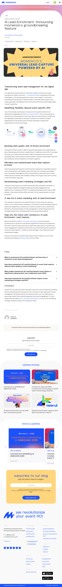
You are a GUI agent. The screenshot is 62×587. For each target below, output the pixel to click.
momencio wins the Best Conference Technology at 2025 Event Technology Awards (45, 389)
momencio (34, 41)
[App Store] (47, 573)
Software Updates (18, 35)
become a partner (31, 572)
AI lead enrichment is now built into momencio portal (16, 411)
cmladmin (13, 318)
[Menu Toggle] (60, 2)
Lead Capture (27, 41)
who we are (29, 559)
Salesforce (46, 546)
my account (45, 561)
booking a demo (24, 238)
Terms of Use (55, 585)
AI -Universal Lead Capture (30, 298)
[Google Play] (47, 578)
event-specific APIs (32, 114)
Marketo (45, 552)
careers (28, 564)
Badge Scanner (18, 41)
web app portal (46, 559)
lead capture (29, 531)
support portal (46, 564)
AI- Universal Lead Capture (30, 221)
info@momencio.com (11, 537)
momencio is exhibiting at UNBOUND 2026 (14, 388)
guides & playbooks (48, 529)
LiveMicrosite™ (30, 534)
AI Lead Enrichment (9, 41)
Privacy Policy (44, 350)
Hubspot (45, 549)
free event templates (49, 531)
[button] (54, 2)
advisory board (30, 561)
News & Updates (12, 7)
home (6, 7)
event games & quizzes (49, 538)
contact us (7, 541)
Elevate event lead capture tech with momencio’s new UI (45, 411)
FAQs (43, 566)
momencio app (30, 529)
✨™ (32, 541)
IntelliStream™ (30, 536)
